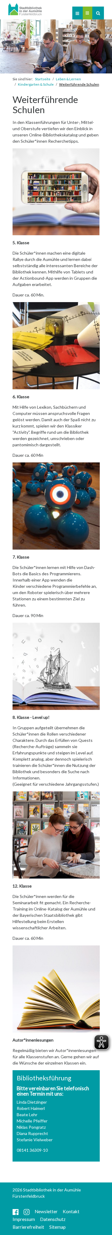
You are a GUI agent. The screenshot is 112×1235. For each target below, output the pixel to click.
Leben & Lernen (68, 79)
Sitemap (57, 1227)
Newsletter (46, 1211)
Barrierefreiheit (28, 1227)
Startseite (42, 79)
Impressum (24, 1219)
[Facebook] (16, 1211)
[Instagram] (27, 1211)
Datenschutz (52, 1219)
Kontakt (71, 1211)
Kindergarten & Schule (36, 84)
